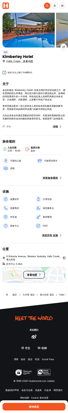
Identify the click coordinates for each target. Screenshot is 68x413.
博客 (16, 359)
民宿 (37, 359)
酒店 (6, 52)
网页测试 (58, 390)
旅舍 (23, 359)
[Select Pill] (47, 6)
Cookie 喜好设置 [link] (39, 397)
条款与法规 (27, 390)
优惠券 (38, 390)
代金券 (47, 390)
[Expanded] (7, 295)
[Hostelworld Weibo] (34, 336)
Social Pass (48, 359)
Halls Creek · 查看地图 (19, 61)
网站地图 (24, 397)
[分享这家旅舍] (63, 47)
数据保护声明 (12, 390)
